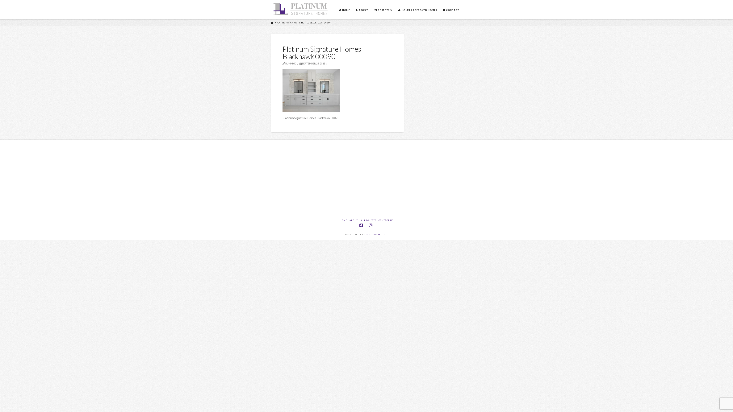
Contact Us (386, 220)
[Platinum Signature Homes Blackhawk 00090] (311, 90)
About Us (356, 220)
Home (343, 220)
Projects (370, 220)
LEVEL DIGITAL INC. (376, 234)
